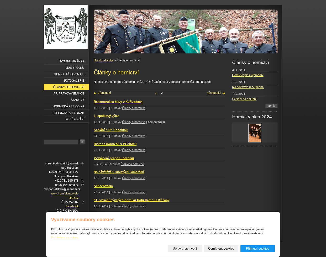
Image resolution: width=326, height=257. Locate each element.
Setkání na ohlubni (244, 99)
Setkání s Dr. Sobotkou (111, 130)
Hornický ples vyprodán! (247, 75)
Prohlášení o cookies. (65, 237)
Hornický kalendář (68, 113)
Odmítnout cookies (221, 248)
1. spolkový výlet (106, 116)
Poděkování (74, 119)
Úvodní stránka (103, 60)
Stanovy (77, 100)
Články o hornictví (133, 108)
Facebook (72, 206)
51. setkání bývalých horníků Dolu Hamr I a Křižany (131, 200)
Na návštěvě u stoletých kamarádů (119, 172)
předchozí (104, 92)
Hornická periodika (68, 106)
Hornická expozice (69, 74)
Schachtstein (103, 186)
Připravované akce (69, 93)
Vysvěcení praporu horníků (114, 158)
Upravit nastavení (185, 248)
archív (271, 105)
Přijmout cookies (257, 248)
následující (214, 92)
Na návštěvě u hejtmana (248, 87)
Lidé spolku (74, 67)
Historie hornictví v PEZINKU (115, 144)
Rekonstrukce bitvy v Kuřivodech (118, 102)
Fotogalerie (74, 80)
